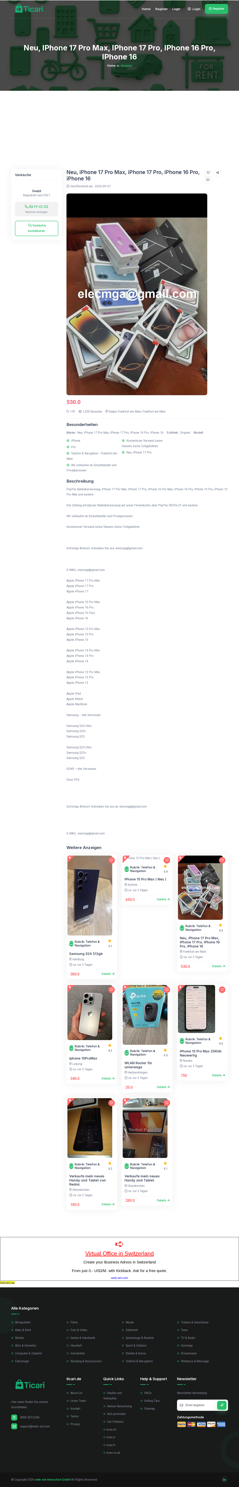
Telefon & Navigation (139, 1361)
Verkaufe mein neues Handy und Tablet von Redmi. (87, 1180)
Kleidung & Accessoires (86, 1361)
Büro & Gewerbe (25, 1345)
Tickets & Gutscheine (194, 1322)
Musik (129, 1322)
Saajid (36, 191)
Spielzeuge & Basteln (139, 1338)
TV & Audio (187, 1338)
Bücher (19, 1338)
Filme (74, 1322)
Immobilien (77, 1353)
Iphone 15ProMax (83, 1058)
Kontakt (75, 1408)
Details (107, 974)
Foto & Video (78, 1330)
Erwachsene (188, 1353)
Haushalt (76, 1345)
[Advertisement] (119, 119)
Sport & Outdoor (136, 1345)
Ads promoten (116, 1414)
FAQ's (147, 1393)
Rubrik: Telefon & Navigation (87, 943)
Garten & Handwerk (82, 1338)
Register (161, 9)
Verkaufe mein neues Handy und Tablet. (142, 1178)
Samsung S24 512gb (86, 954)
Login (176, 9)
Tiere (184, 1330)
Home (146, 9)
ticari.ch (111, 1429)
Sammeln (131, 1330)
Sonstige (186, 1345)
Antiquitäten (22, 1322)
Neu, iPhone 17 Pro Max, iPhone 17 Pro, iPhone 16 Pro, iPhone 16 (200, 942)
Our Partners (115, 1422)
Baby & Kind (22, 1330)
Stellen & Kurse (135, 1353)
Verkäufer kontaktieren (37, 228)
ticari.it (110, 1437)
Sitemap (149, 1408)
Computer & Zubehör (28, 1353)
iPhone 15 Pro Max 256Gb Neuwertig (200, 1053)
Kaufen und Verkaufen (112, 1395)
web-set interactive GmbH (52, 1479)
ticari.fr (110, 1445)
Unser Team (78, 1401)
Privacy (75, 1424)
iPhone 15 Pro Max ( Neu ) (145, 879)
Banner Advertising (119, 1406)
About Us (76, 1393)
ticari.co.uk (113, 1453)
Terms (74, 1416)
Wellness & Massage (194, 1361)
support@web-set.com (35, 1426)
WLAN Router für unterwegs (138, 1065)
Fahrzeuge (21, 1361)
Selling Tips (151, 1401)
